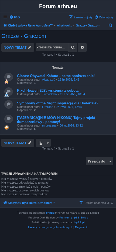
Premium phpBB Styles (73, 217)
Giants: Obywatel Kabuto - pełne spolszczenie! (56, 76)
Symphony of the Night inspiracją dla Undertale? (57, 103)
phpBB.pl (78, 222)
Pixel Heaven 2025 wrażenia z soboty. (48, 90)
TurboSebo (49, 94)
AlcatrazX (48, 79)
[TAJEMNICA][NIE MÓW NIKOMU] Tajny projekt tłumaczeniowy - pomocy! (56, 120)
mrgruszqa (49, 125)
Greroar (47, 106)
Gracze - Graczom (23, 36)
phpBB (50, 212)
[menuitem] (14, 17)
